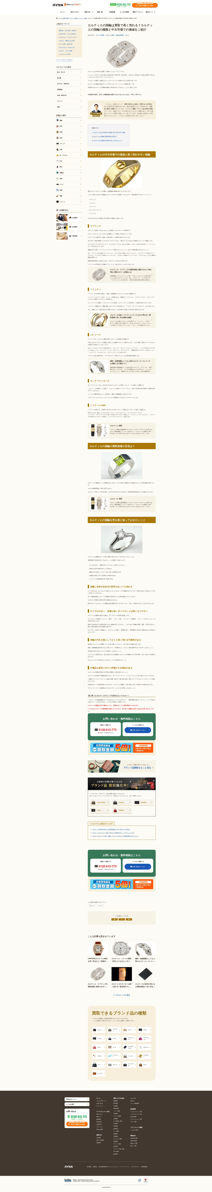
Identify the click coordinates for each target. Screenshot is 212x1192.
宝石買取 (115, 1123)
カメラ (62, 184)
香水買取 (115, 1146)
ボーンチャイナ (62, 47)
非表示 (96, 128)
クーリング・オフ (124, 1166)
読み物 (59, 78)
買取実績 (98, 1119)
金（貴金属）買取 (117, 1121)
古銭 (61, 132)
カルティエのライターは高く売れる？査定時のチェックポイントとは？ (113, 833)
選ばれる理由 (99, 1129)
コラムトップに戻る (122, 995)
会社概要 (89, 1166)
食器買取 (115, 1133)
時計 (61, 167)
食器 (61, 190)
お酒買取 (115, 1118)
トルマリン (61, 40)
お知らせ (132, 1100)
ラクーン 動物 (62, 44)
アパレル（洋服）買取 (118, 1149)
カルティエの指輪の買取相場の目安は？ (104, 136)
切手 (61, 126)
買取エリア (99, 1116)
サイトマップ (99, 1106)
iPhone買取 (116, 1151)
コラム (127, 35)
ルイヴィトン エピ (72, 37)
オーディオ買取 (117, 1144)
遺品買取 (115, 1154)
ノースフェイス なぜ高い (65, 54)
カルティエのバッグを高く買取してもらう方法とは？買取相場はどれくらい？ (115, 836)
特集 (58, 107)
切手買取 (115, 1103)
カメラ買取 (116, 1131)
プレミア (59, 101)
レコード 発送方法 (71, 34)
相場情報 (59, 89)
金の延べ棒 (69, 44)
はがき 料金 (67, 30)
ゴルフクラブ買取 (117, 1138)
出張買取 (98, 1137)
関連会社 (133, 1135)
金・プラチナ (64, 155)
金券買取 (115, 1128)
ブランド (100, 905)
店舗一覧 (100, 12)
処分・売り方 (61, 72)
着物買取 (115, 1100)
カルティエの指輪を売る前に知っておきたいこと (107, 140)
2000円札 (74, 30)
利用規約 (95, 1166)
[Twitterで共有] (114, 919)
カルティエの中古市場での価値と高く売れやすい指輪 (108, 132)
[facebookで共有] (122, 919)
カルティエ (91, 905)
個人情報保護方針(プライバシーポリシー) (109, 1166)
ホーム (62, 12)
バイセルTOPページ (101, 1100)
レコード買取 (116, 1111)
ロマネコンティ (71, 47)
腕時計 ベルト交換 (69, 40)
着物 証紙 (61, 30)
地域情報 (112, 12)
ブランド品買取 (100, 35)
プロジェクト (99, 1126)
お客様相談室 (144, 1166)
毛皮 (61, 138)
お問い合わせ (99, 1103)
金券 (61, 178)
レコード (62, 202)
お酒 (61, 149)
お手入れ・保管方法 (63, 84)
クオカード (61, 50)
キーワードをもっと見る (63, 60)
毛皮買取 (115, 1113)
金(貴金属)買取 (120, 35)
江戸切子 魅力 (62, 34)
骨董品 (62, 173)
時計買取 (115, 1126)
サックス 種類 (68, 50)
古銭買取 (115, 1106)
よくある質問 (124, 12)
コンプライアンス (135, 1166)
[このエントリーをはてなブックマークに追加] (129, 919)
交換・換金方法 (61, 95)
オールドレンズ (62, 37)
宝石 (61, 161)
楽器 (61, 196)
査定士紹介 (99, 1121)
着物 (61, 120)
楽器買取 (115, 1136)
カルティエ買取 (110, 35)
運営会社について (71, 1099)
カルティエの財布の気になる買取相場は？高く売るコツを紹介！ (111, 829)
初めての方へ (74, 12)
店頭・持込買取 (100, 1140)
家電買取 (115, 1141)
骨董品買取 (116, 1108)
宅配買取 (98, 1142)
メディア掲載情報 (134, 1103)
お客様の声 (99, 1124)
